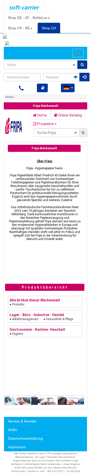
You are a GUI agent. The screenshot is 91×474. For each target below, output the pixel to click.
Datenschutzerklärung (25, 438)
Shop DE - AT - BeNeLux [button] (27, 18)
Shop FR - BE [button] (19, 28)
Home (41, 115)
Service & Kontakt (22, 421)
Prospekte (45, 124)
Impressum (17, 447)
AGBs (12, 430)
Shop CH (49, 28)
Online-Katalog (69, 115)
